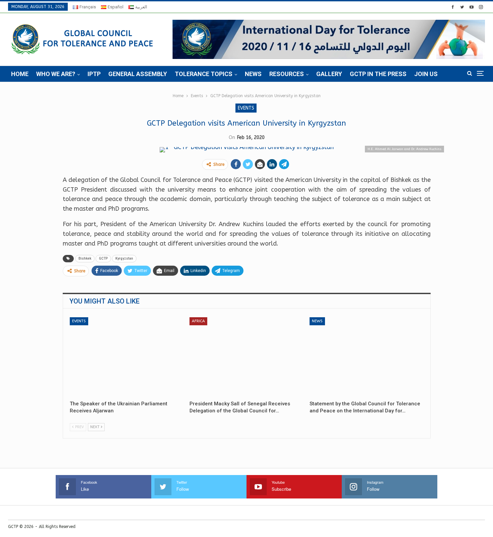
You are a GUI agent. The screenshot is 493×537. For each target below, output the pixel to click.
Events (246, 108)
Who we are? (55, 73)
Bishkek (84, 258)
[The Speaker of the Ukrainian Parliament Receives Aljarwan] (127, 357)
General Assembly (137, 73)
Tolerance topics (203, 73)
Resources (286, 73)
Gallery (329, 73)
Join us (426, 73)
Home (20, 73)
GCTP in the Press (378, 73)
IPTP (94, 73)
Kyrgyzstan (124, 258)
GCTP (103, 258)
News (253, 73)
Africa (198, 321)
